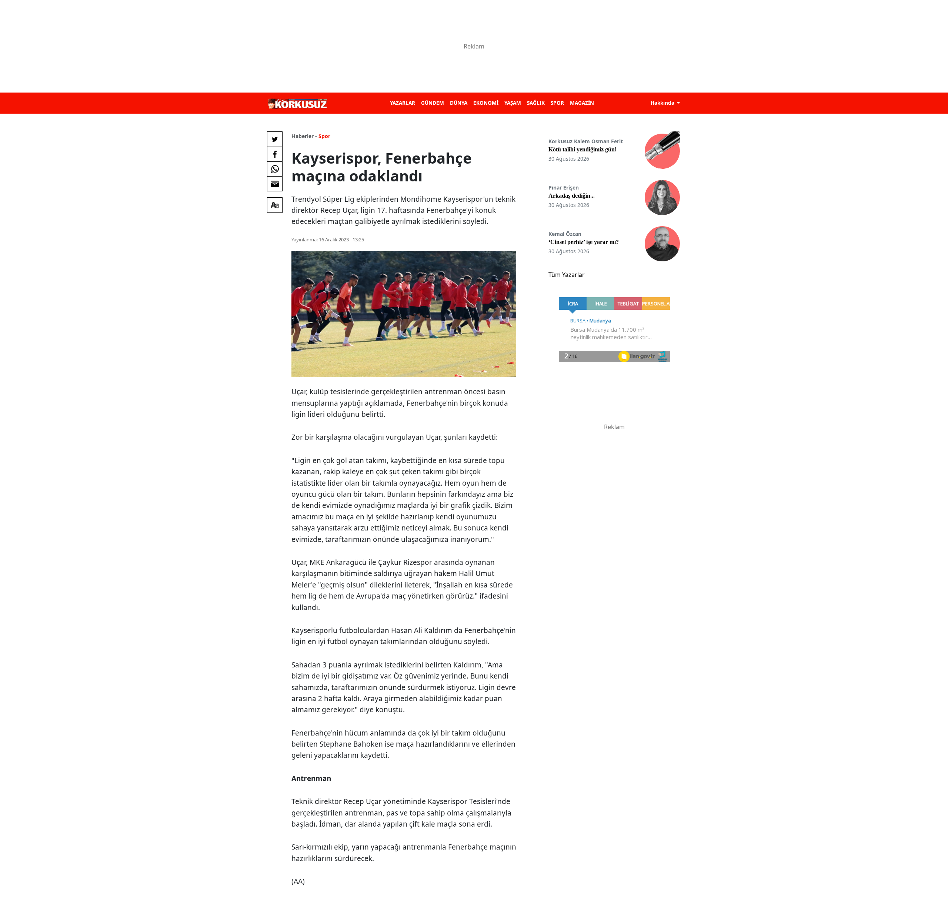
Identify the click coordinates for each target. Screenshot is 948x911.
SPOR (557, 102)
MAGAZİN (582, 102)
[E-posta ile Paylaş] (274, 183)
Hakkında (663, 102)
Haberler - (304, 136)
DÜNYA (458, 102)
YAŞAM (512, 102)
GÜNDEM (432, 102)
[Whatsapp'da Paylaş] (274, 168)
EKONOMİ (485, 102)
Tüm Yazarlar (566, 275)
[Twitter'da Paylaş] (274, 139)
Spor (324, 136)
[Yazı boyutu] (274, 205)
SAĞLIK (536, 102)
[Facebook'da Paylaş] (274, 154)
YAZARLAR (402, 102)
